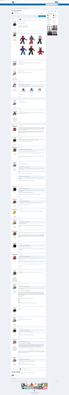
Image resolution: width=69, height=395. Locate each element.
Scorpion (14, 270)
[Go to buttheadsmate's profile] (14, 150)
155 (14, 249)
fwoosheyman (14, 209)
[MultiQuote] (18, 29)
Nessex (14, 71)
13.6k (15, 153)
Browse (12, 4)
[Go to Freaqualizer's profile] (14, 201)
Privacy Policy (31, 392)
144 (14, 261)
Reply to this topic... (18, 375)
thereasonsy (15, 339)
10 (23, 19)
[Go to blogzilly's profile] (14, 103)
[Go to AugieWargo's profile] (14, 189)
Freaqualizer (15, 199)
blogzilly (14, 100)
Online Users (24, 6)
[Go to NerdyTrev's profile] (14, 165)
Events (15, 6)
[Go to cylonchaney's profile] (14, 64)
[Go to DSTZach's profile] (14, 24)
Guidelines (18, 6)
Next (25, 19)
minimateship (14, 111)
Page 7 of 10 (29, 19)
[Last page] (26, 19)
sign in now (27, 372)
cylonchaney (15, 61)
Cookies (38, 392)
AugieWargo (15, 243)
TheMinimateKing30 (14, 126)
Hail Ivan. (29, 290)
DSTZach (14, 137)
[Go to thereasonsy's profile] (14, 342)
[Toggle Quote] (19, 149)
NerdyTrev (14, 162)
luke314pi (14, 32)
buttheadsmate (14, 147)
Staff (21, 6)
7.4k (14, 77)
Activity (19, 4)
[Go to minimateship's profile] (14, 113)
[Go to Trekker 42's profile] (12, 13)
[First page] (11, 19)
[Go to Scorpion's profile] (14, 273)
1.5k (14, 168)
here (41, 33)
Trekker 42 (15, 12)
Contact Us (35, 392)
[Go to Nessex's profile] (14, 73)
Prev (13, 19)
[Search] (57, 4)
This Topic (54, 4)
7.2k (14, 89)
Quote (20, 29)
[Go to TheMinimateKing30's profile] (14, 129)
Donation (16, 4)
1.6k (14, 67)
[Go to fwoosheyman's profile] (14, 212)
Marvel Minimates (19, 13)
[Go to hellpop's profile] (14, 85)
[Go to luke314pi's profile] (14, 34)
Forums (12, 6)
